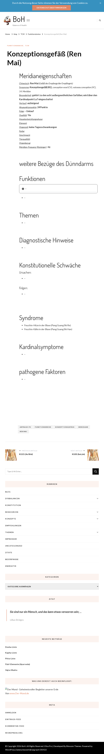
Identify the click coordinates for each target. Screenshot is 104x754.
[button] (58, 189)
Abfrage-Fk (25, 427)
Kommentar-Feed (14, 726)
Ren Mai (23, 431)
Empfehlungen (13, 525)
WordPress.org (14, 733)
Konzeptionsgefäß (64, 427)
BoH (19, 19)
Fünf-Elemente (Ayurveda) (17, 664)
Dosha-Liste (11, 647)
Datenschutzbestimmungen (51, 8)
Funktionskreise (15, 46)
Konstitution (13, 505)
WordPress (10, 749)
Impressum (11, 539)
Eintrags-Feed (13, 719)
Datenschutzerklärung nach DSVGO (31, 749)
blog (8, 492)
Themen (9, 532)
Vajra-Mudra (11, 670)
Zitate (8, 552)
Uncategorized (13, 546)
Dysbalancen (12, 498)
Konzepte (10, 519)
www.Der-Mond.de (19, 693)
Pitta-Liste (10, 658)
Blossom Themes (73, 746)
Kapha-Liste (11, 652)
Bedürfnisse (12, 559)
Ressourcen (11, 512)
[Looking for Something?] (48, 471)
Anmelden (10, 713)
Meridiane (83, 427)
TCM (27, 46)
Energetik (10, 566)
